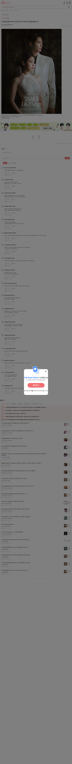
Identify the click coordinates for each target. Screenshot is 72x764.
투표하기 (36, 385)
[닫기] (46, 371)
